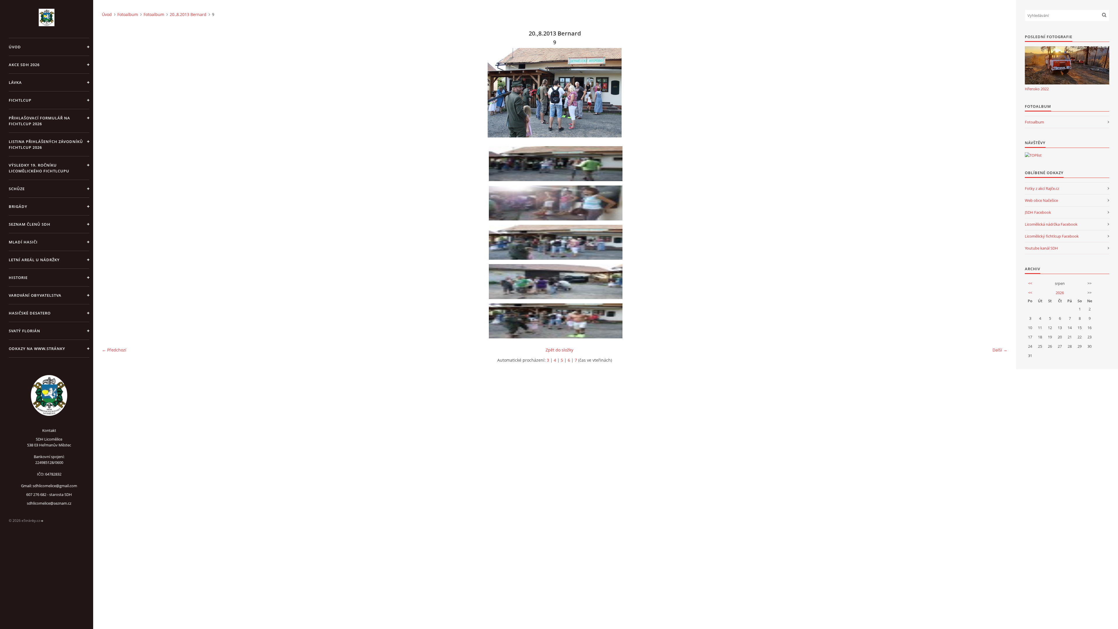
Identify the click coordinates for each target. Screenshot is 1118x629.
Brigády (18, 206)
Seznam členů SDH (29, 224)
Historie (18, 277)
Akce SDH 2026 (24, 64)
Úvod (15, 47)
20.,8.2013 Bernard (188, 14)
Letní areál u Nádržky (34, 259)
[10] (557, 281)
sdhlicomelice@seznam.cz (49, 503)
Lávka (15, 82)
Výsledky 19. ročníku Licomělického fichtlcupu (39, 168)
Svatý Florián (24, 330)
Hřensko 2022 (1037, 88)
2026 (1060, 292)
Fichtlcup (20, 100)
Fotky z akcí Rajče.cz (1042, 188)
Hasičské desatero (30, 313)
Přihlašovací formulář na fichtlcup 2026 (39, 120)
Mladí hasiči (23, 242)
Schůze (17, 188)
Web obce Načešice (1041, 200)
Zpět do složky (559, 350)
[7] (557, 163)
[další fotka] (997, 92)
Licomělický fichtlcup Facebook (1052, 236)
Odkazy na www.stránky (37, 348)
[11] (557, 320)
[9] (557, 242)
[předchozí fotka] (111, 92)
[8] (557, 202)
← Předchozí (114, 350)
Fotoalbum (127, 14)
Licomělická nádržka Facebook (1051, 224)
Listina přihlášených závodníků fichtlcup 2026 (46, 144)
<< (1030, 283)
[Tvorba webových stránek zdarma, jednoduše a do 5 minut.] (42, 520)
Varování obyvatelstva (35, 295)
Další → (1000, 350)
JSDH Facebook (1038, 212)
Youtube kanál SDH (1041, 248)
